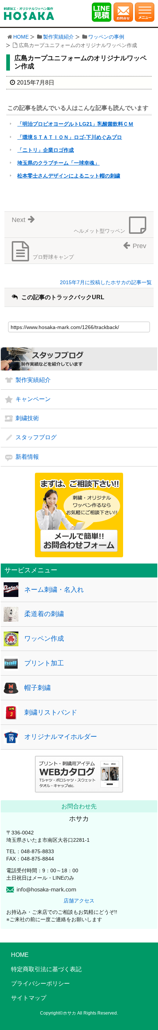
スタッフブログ (36, 437)
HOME (21, 37)
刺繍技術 (27, 418)
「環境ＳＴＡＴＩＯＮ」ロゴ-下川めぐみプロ (69, 137)
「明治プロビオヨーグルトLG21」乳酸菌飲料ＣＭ (75, 124)
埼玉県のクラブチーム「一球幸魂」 (58, 163)
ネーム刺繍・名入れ (54, 589)
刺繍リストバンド (50, 712)
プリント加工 (44, 663)
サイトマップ (28, 998)
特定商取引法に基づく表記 (46, 969)
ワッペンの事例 (106, 37)
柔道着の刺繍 (44, 614)
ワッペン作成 (44, 638)
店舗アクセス (79, 901)
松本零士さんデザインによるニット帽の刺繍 (68, 176)
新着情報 (27, 457)
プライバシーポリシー (40, 983)
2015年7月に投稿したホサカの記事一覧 (106, 282)
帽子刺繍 (37, 687)
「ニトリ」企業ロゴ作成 (45, 150)
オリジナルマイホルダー (60, 736)
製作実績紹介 (58, 37)
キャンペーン (33, 399)
